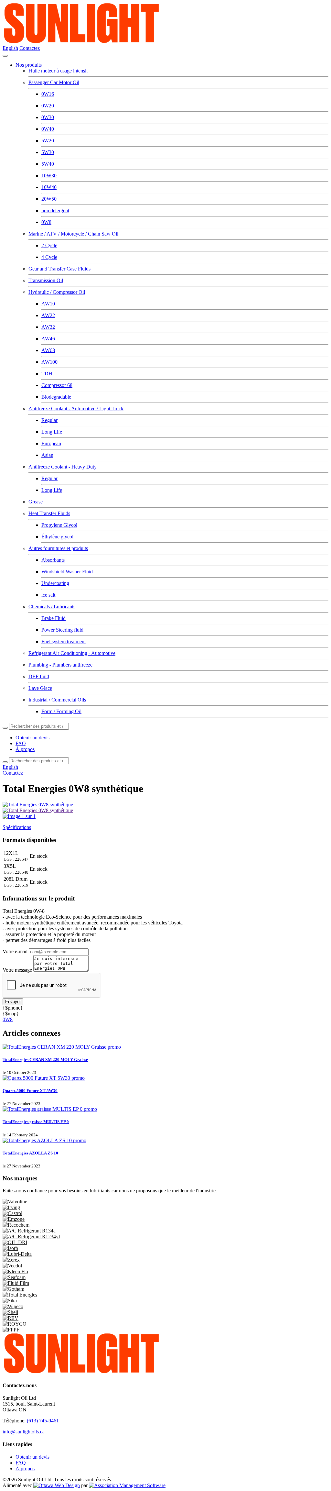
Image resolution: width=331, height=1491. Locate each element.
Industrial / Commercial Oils (57, 699)
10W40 (49, 187)
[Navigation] (5, 56)
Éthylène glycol (57, 536)
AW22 (48, 315)
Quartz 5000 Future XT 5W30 (30, 1090)
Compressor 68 (56, 385)
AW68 (48, 350)
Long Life (51, 432)
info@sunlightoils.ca (24, 1431)
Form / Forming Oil (61, 711)
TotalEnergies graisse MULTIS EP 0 (36, 1121)
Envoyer (13, 1001)
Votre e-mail (15, 951)
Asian (47, 455)
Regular (49, 420)
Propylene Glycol (59, 525)
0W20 (47, 105)
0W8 (46, 222)
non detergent (55, 210)
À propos (25, 749)
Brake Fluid (53, 618)
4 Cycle (49, 257)
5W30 (47, 152)
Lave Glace (40, 688)
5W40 (47, 164)
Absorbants (53, 560)
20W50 (49, 199)
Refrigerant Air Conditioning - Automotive (71, 653)
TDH (46, 373)
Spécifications (17, 827)
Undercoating (55, 583)
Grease (35, 501)
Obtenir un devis (32, 737)
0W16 (47, 94)
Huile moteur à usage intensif (58, 70)
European (51, 443)
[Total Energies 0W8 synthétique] (38, 810)
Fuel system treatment (63, 641)
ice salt (48, 595)
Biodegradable (56, 397)
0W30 (47, 117)
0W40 (47, 129)
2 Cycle (49, 245)
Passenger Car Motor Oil (53, 82)
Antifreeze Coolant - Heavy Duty (62, 466)
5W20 (47, 140)
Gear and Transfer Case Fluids (59, 268)
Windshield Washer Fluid (67, 571)
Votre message (17, 970)
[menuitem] (32, 1457)
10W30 (49, 175)
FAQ (21, 743)
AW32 (48, 327)
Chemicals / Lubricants (51, 606)
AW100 (49, 362)
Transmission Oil (45, 280)
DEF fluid (38, 676)
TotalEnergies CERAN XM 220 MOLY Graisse (45, 1059)
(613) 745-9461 (43, 1420)
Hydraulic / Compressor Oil (56, 292)
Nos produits (29, 65)
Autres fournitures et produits (58, 548)
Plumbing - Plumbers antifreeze (60, 665)
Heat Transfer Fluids (49, 513)
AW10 (48, 303)
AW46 (48, 338)
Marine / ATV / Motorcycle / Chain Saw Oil (73, 234)
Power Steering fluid (62, 630)
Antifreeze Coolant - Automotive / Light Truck (75, 408)
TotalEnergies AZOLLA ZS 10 (30, 1153)
